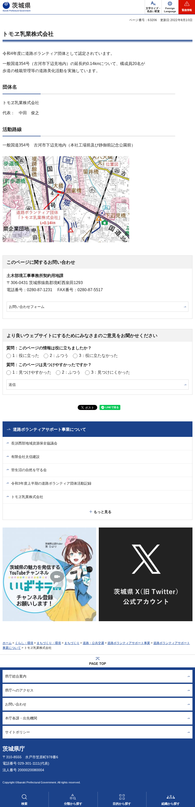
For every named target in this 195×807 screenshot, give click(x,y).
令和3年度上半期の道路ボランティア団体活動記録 (51, 483)
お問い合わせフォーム (26, 307)
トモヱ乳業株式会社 (27, 497)
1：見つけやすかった (31, 372)
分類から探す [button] (73, 803)
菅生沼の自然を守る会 (29, 470)
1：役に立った (25, 355)
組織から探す (170, 803)
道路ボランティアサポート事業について (49, 429)
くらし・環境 (24, 643)
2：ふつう (59, 355)
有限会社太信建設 (25, 457)
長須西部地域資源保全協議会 (34, 443)
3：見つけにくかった (110, 372)
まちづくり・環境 (49, 643)
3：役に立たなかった (98, 355)
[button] (170, 7)
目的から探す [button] (122, 803)
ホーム (7, 643)
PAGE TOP (97, 664)
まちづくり (71, 643)
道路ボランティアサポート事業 (128, 643)
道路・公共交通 (93, 643)
